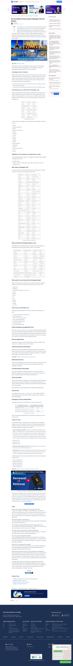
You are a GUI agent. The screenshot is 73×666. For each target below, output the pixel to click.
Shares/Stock (25, 628)
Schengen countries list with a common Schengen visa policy (54, 20)
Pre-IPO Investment (12, 625)
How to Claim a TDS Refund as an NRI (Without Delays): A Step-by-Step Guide (54, 52)
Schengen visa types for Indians (54, 23)
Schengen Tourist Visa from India (55, 28)
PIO (3, 625)
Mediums (47, 624)
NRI (3, 624)
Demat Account (34, 627)
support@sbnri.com (30, 646)
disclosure (13, 636)
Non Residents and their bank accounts (36, 632)
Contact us (60, 636)
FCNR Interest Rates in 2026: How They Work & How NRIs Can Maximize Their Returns (55, 57)
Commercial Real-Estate (13, 628)
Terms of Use (40, 636)
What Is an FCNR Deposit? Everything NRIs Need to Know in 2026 (55, 66)
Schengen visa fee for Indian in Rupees (54, 26)
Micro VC (10, 627)
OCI (3, 627)
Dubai (47, 628)
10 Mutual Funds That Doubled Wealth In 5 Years (60, 629)
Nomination (33, 624)
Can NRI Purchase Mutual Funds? (55, 83)
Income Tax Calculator (25, 630)
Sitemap (68, 636)
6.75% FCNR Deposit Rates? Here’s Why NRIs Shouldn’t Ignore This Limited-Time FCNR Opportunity (54, 43)
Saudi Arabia (48, 630)
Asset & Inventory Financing (14, 630)
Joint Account (33, 625)
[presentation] (8, 9)
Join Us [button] (59, 1)
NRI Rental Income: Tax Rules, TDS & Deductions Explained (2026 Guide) (54, 48)
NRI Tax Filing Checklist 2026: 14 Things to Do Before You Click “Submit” (54, 62)
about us (21, 636)
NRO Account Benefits (35, 630)
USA (46, 625)
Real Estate (25, 624)
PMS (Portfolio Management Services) (14, 632)
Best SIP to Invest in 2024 (57, 625)
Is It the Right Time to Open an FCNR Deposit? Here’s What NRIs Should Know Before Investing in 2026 (55, 37)
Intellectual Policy (50, 636)
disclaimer (5, 636)
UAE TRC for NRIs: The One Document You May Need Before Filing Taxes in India (55, 71)
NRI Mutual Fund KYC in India (57, 627)
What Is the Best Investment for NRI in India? (54, 79)
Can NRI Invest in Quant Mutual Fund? (54, 87)
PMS (23, 627)
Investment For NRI (12, 624)
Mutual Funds (25, 625)
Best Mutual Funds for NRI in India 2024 (59, 624)
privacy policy (30, 636)
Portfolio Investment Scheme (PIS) (37, 628)
